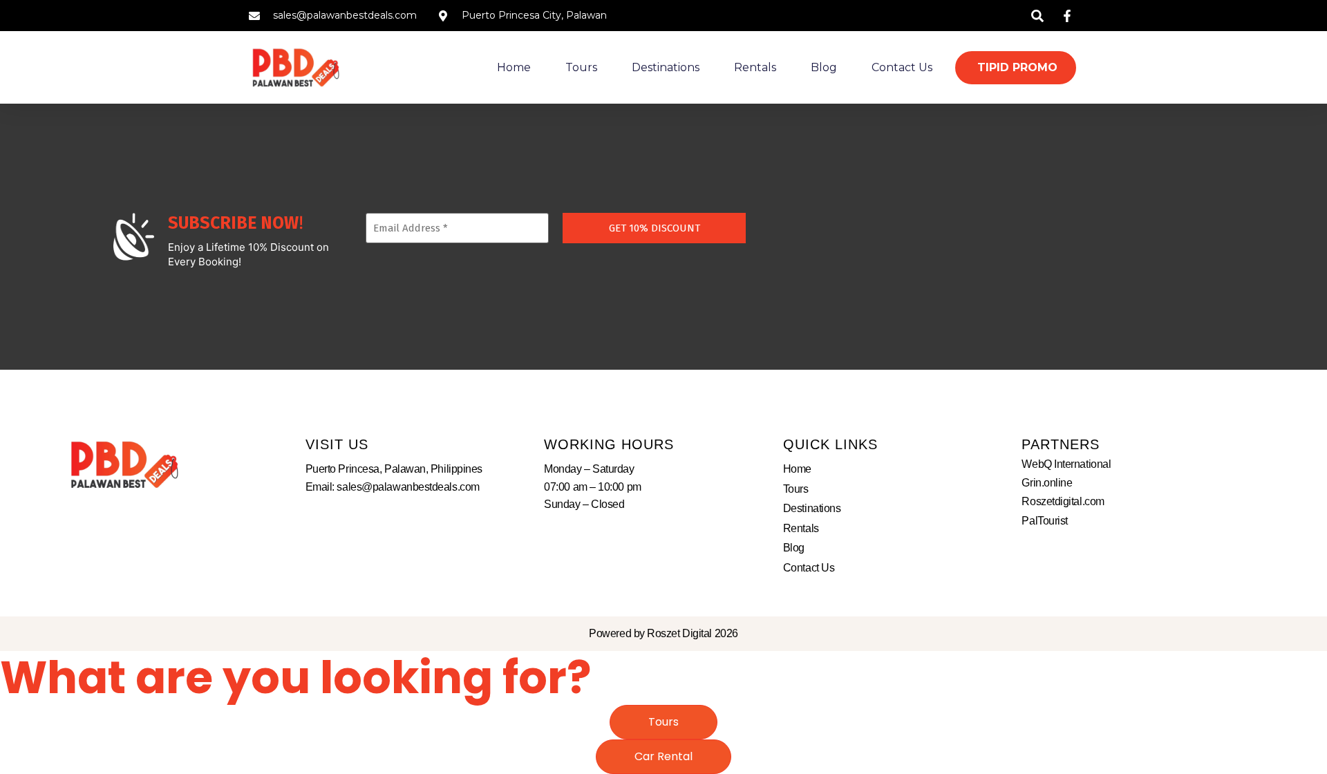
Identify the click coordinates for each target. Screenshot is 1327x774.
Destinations (665, 67)
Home (514, 67)
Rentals (755, 67)
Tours (581, 67)
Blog (824, 67)
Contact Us (902, 67)
